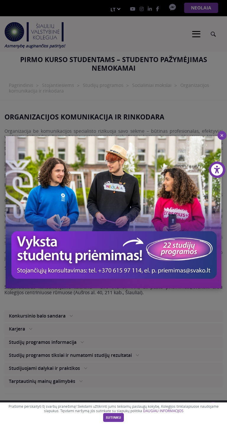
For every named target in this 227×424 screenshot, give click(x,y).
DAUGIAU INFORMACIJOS (163, 411)
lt (113, 10)
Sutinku (113, 417)
